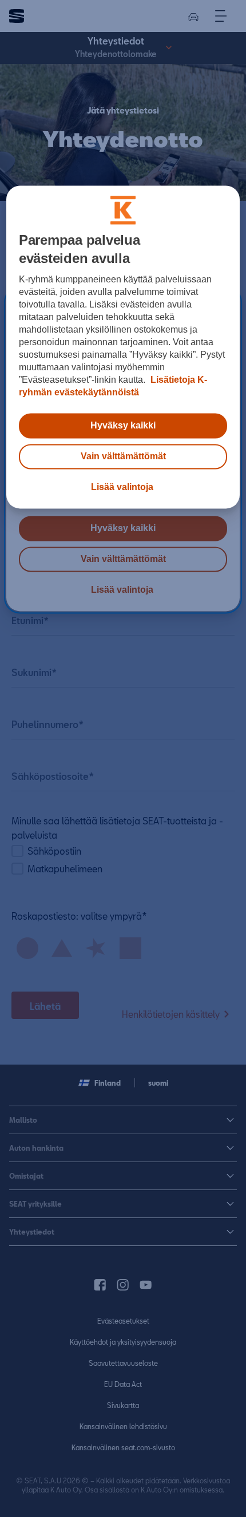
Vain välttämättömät (123, 456)
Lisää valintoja (122, 487)
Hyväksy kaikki (123, 425)
